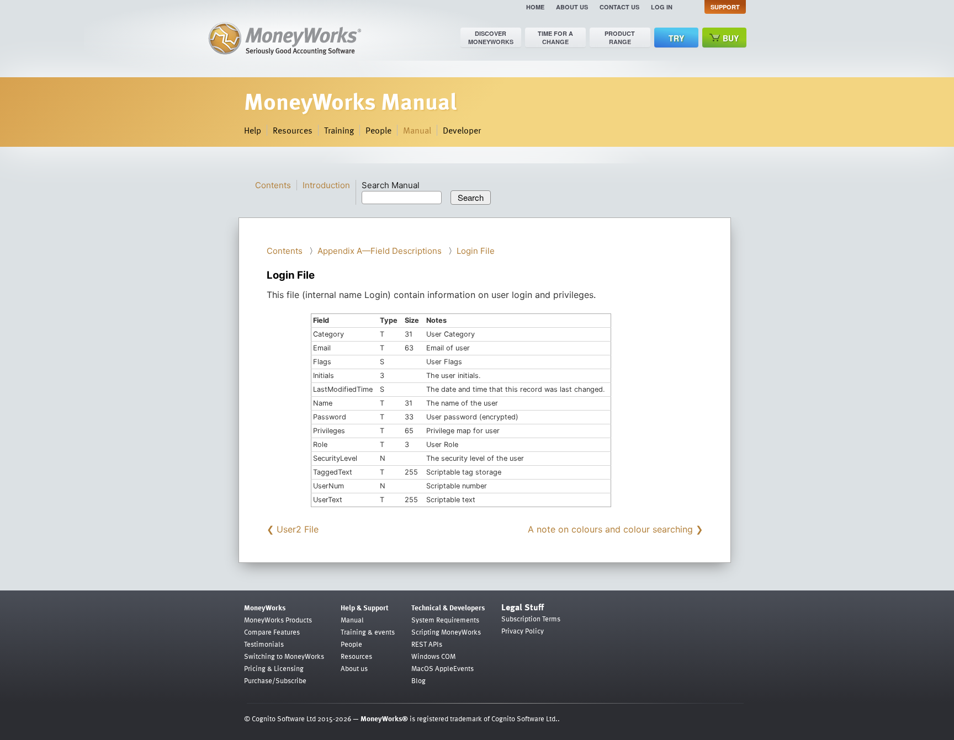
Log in (661, 7)
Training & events (368, 631)
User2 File (298, 529)
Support (725, 7)
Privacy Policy (522, 630)
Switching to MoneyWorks (284, 656)
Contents (273, 185)
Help (252, 130)
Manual (417, 130)
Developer (462, 130)
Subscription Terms (530, 618)
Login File (476, 251)
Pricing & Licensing (274, 668)
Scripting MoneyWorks (446, 631)
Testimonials (264, 644)
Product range (620, 37)
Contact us (619, 7)
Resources (292, 130)
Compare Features (272, 631)
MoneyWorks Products (278, 619)
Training (339, 130)
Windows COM (433, 656)
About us (572, 7)
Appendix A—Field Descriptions (379, 251)
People (378, 130)
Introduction (326, 185)
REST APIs (426, 644)
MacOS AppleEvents (442, 668)
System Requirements (445, 619)
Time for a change (555, 37)
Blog (418, 680)
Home (535, 7)
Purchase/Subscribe (275, 680)
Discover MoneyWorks (490, 37)
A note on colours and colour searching (610, 529)
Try (676, 38)
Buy (731, 38)
